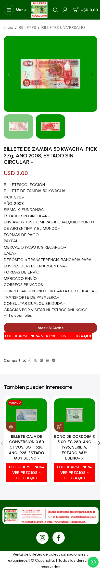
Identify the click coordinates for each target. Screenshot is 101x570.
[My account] (65, 10)
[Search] (55, 10)
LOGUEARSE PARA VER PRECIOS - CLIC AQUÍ (48, 336)
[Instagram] (42, 538)
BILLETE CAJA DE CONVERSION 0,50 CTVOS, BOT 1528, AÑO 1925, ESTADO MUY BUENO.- (26, 447)
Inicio (8, 27)
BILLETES (27, 27)
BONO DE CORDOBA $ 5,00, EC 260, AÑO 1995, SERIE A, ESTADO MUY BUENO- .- (74, 447)
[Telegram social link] (53, 360)
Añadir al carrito (50, 328)
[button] (8, 74)
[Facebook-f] (58, 538)
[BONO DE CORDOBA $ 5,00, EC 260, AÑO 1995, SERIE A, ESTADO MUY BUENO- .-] (74, 415)
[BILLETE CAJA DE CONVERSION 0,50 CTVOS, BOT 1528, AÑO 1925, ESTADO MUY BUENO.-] (26, 415)
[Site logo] (39, 9)
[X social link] (35, 360)
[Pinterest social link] (41, 360)
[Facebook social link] (29, 360)
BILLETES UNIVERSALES (63, 27)
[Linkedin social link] (47, 360)
